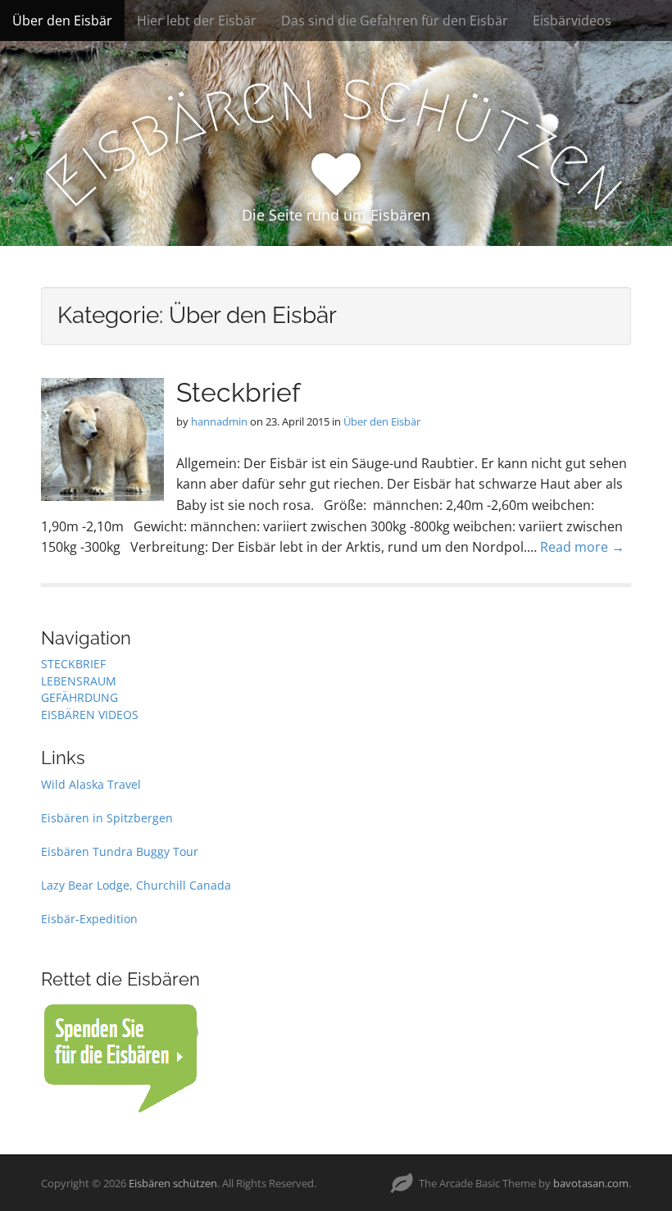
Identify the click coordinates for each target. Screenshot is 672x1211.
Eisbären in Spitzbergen (107, 818)
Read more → (582, 547)
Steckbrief (238, 392)
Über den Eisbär (62, 20)
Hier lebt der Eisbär (197, 20)
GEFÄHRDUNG (79, 697)
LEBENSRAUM (78, 681)
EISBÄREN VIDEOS (89, 714)
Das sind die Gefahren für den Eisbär (394, 20)
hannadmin (219, 421)
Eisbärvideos (572, 20)
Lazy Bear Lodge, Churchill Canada (136, 885)
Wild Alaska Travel (91, 784)
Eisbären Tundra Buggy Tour (119, 851)
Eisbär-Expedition (89, 918)
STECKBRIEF (73, 664)
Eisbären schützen (173, 1183)
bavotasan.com (591, 1183)
